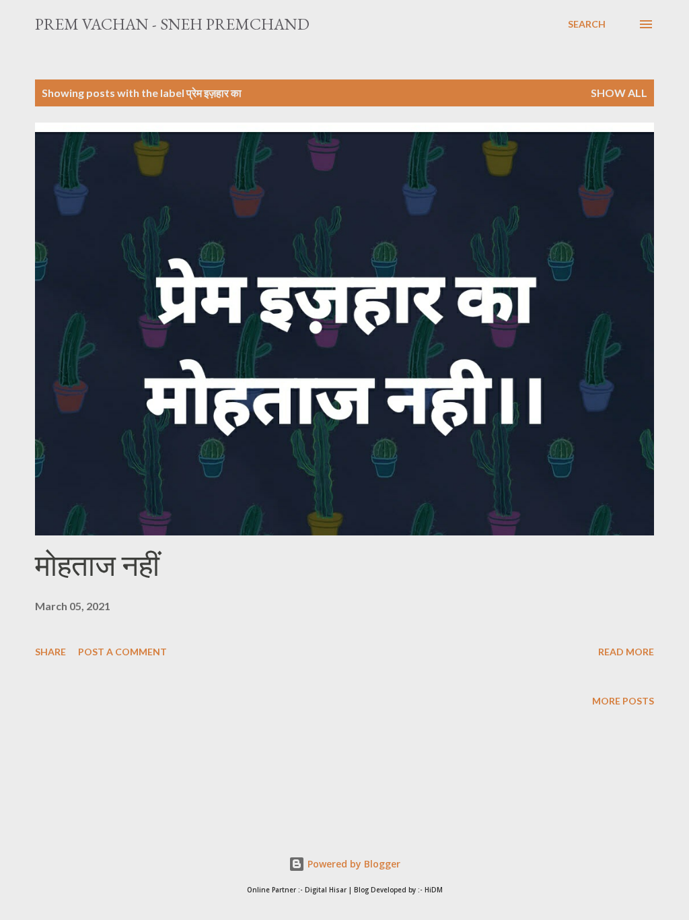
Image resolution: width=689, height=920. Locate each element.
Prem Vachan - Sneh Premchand (172, 23)
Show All (619, 92)
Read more (626, 651)
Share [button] (50, 651)
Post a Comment (122, 651)
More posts (623, 701)
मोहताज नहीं (97, 565)
